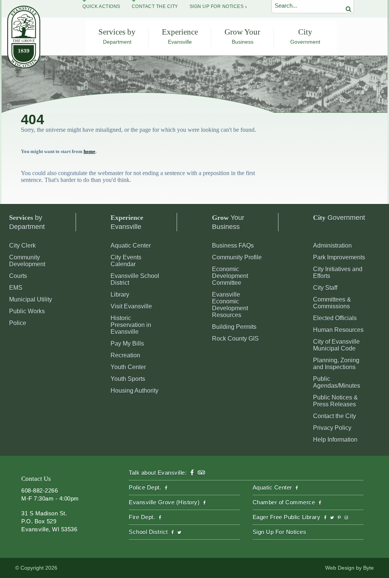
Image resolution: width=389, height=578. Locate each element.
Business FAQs (233, 245)
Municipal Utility (30, 299)
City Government (305, 36)
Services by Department (117, 36)
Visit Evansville (131, 306)
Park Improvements (339, 257)
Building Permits (234, 327)
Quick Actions (101, 6)
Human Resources (338, 330)
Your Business (228, 222)
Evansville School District (135, 279)
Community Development (27, 260)
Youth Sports (128, 379)
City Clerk (22, 245)
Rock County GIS (235, 338)
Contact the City (334, 416)
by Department (27, 222)
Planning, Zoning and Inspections (336, 363)
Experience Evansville (180, 36)
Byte (368, 568)
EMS (15, 287)
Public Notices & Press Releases (335, 400)
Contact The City (155, 6)
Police (17, 323)
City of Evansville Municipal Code (336, 345)
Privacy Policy (332, 428)
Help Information (335, 439)
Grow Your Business (242, 36)
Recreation (125, 355)
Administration (332, 245)
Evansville (127, 222)
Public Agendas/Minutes (336, 382)
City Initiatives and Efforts (337, 272)
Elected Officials (335, 318)
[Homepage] (23, 66)
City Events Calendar (126, 260)
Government (339, 217)
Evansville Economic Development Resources (230, 304)
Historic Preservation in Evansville (131, 325)
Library (120, 294)
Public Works (27, 311)
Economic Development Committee (230, 276)
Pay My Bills (127, 343)
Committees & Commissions (332, 303)
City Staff (325, 287)
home (89, 151)
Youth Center (128, 367)
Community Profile (237, 257)
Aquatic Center (131, 245)
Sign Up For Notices (217, 6)
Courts (18, 276)
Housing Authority (134, 390)
